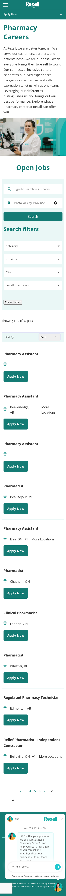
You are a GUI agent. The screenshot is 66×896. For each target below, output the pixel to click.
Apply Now (10, 14)
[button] (33, 246)
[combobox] (32, 203)
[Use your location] (55, 203)
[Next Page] (52, 791)
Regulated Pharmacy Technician (31, 697)
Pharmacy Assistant (21, 354)
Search (33, 216)
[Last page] (13, 800)
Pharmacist (14, 486)
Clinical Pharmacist (20, 612)
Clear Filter (13, 302)
